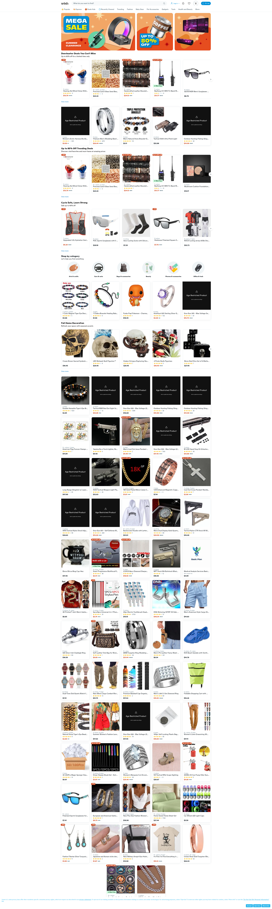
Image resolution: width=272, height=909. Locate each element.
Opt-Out (257, 906)
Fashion (130, 9)
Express (79, 9)
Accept (249, 906)
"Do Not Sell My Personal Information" (256, 899)
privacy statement (85, 899)
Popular (67, 9)
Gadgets (165, 9)
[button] (175, 3)
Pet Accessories (153, 9)
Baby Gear (140, 9)
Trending (120, 9)
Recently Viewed (107, 9)
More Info (266, 906)
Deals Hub (91, 9)
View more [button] (65, 102)
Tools (173, 9)
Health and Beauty (185, 9)
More (197, 9)
